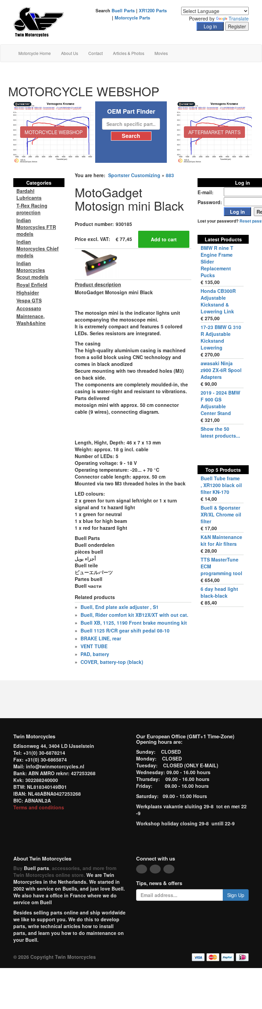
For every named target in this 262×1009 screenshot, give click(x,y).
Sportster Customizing (134, 175)
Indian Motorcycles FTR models (36, 227)
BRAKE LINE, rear (101, 638)
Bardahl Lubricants (29, 194)
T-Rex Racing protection (31, 209)
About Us (69, 53)
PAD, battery (95, 654)
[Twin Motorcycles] (38, 21)
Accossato (28, 308)
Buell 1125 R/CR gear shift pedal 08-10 (125, 630)
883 (170, 175)
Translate (239, 18)
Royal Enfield (31, 284)
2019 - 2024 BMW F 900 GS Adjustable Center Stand (220, 402)
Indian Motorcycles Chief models (37, 248)
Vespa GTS (29, 300)
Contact (95, 53)
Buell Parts (123, 10)
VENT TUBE (94, 646)
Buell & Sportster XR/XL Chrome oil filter (221, 514)
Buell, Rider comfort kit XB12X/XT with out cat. (134, 614)
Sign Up (235, 895)
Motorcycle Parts (132, 17)
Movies (161, 53)
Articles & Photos (128, 53)
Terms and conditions (38, 807)
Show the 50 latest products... (220, 432)
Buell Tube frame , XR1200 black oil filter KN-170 (221, 485)
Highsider (27, 292)
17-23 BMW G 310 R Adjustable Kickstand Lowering (221, 337)
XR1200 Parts (153, 10)
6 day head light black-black (219, 592)
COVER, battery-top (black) (112, 661)
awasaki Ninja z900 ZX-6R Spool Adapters (221, 370)
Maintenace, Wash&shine (31, 319)
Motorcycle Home (34, 53)
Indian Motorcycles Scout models (32, 270)
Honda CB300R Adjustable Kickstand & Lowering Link (218, 301)
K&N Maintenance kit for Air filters (221, 540)
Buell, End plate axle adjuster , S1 (120, 606)
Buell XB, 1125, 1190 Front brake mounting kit (134, 622)
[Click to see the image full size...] (100, 263)
